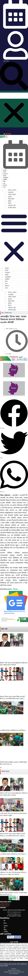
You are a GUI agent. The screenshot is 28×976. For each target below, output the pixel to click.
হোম (2, 313)
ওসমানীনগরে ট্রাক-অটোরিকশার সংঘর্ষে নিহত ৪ (13, 730)
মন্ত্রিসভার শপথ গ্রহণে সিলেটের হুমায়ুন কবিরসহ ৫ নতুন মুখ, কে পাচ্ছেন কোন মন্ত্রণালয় (13, 874)
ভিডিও (9, 203)
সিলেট (4, 172)
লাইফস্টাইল (11, 199)
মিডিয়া (9, 201)
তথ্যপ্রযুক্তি (10, 192)
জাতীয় (4, 176)
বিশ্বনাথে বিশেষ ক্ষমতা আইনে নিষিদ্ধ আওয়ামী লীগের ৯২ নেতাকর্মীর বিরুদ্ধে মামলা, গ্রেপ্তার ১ (12, 698)
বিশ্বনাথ (5, 170)
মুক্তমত (10, 197)
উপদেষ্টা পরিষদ (12, 208)
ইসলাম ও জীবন (12, 190)
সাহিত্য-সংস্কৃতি (12, 194)
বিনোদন (5, 185)
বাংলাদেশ (5, 174)
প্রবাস (4, 187)
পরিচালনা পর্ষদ (12, 205)
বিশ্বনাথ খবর (8, 313)
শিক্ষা (4, 181)
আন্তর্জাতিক (5, 178)
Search (26, 91)
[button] (14, 76)
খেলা (4, 183)
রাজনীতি (5, 179)
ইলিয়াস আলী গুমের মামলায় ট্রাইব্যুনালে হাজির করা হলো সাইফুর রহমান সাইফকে (13, 664)
